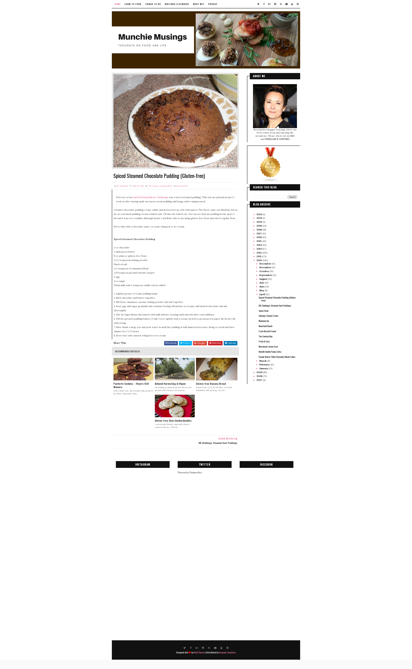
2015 (259, 241)
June (262, 286)
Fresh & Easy (264, 341)
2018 (259, 229)
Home (118, 4)
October (264, 271)
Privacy (212, 4)
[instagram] (275, 4)
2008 (260, 376)
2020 (260, 221)
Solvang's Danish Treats (268, 315)
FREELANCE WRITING (277, 139)
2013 (259, 248)
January (264, 368)
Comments (182, 186)
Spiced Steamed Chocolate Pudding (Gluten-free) (277, 299)
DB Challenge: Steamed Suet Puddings (275, 305)
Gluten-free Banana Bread (211, 383)
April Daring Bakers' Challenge (150, 197)
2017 (259, 233)
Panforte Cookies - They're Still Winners (131, 385)
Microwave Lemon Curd (268, 346)
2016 (259, 237)
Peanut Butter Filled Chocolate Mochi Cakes (277, 356)
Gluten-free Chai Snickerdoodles (173, 420)
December (265, 263)
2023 (260, 218)
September (266, 275)
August (263, 279)
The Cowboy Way (265, 336)
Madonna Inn (264, 320)
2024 (260, 214)
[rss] (280, 4)
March (263, 360)
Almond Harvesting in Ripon (170, 383)
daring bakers (166, 186)
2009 (260, 372)
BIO (292, 135)
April (262, 294)
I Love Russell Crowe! (267, 331)
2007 (260, 380)
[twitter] (258, 4)
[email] (286, 4)
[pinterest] (297, 4)
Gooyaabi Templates (227, 652)
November (265, 267)
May (262, 290)
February (264, 364)
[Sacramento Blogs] (270, 164)
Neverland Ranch (265, 326)
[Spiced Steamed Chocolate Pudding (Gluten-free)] (175, 120)
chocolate (153, 186)
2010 (260, 260)
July (262, 282)
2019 (259, 225)
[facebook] (264, 4)
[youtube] (292, 4)
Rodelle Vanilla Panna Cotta (270, 351)
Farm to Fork (133, 4)
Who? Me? (198, 4)
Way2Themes (199, 652)
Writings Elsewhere (177, 4)
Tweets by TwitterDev (190, 472)
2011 (259, 256)
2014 (259, 245)
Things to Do (153, 4)
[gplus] (269, 4)
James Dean (263, 310)
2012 (259, 252)
